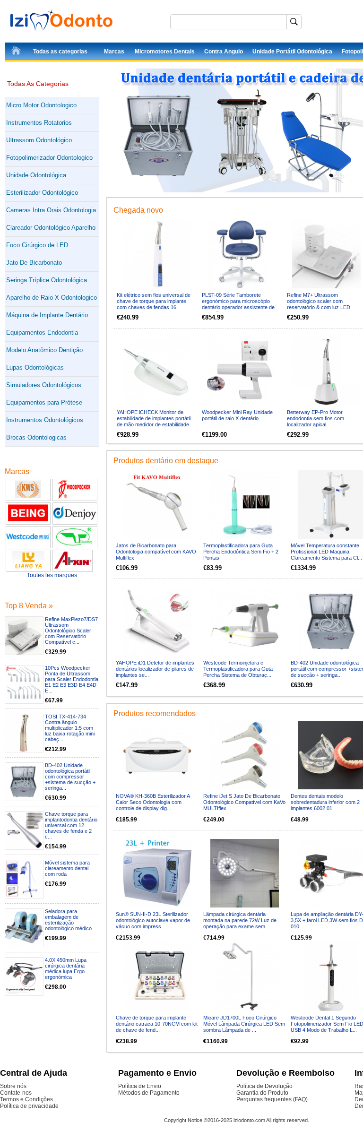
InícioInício (16, 52)
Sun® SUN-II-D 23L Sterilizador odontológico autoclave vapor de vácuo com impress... (153, 920)
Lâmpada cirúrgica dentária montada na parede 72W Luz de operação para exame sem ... (240, 920)
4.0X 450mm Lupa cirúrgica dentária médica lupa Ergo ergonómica (65, 968)
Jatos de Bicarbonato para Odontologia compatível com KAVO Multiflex (156, 552)
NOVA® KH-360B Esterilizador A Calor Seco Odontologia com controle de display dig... (153, 802)
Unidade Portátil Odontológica (292, 51)
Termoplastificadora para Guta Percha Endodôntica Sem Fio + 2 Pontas (240, 552)
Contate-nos (16, 1092)
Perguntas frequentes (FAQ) (272, 1099)
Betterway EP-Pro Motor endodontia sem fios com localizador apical (315, 418)
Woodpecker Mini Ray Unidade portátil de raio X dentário (237, 415)
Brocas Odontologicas (36, 437)
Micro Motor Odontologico (41, 105)
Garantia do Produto (262, 1092)
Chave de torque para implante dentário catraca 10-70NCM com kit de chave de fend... (157, 1024)
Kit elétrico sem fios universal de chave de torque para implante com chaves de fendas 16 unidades (153, 304)
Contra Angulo (223, 51)
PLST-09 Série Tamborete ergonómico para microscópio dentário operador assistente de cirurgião (238, 304)
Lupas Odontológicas (35, 367)
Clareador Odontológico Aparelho (50, 227)
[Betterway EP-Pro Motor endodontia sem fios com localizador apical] (326, 371)
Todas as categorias (60, 51)
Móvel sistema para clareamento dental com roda (67, 868)
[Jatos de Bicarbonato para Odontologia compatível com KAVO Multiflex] (157, 504)
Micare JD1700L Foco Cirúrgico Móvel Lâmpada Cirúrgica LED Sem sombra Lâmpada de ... (244, 1024)
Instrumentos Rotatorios (39, 122)
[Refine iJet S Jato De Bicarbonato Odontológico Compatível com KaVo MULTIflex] (244, 755)
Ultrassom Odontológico (39, 140)
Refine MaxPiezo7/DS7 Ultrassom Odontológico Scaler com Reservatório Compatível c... (71, 630)
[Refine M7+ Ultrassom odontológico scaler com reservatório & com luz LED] (326, 254)
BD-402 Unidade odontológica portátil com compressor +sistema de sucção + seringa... (70, 776)
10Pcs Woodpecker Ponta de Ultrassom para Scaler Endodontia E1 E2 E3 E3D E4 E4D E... (71, 679)
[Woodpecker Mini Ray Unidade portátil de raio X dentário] (241, 371)
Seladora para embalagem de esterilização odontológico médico (68, 919)
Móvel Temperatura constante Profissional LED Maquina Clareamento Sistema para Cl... (326, 552)
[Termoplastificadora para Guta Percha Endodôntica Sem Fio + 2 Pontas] (244, 504)
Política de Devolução (264, 1086)
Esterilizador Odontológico (42, 192)
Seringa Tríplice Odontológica (46, 280)
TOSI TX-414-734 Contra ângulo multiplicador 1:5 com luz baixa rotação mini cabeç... (70, 728)
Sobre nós (13, 1086)
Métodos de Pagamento (149, 1092)
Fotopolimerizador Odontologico (49, 157)
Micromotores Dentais (165, 51)
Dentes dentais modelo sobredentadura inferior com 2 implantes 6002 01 (325, 802)
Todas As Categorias (38, 83)
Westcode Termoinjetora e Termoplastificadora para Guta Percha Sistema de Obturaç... (238, 669)
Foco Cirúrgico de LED (37, 245)
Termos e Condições (26, 1099)
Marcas (114, 51)
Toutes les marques (52, 575)
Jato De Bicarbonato (34, 262)
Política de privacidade (29, 1106)
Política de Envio (139, 1086)
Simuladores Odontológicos (43, 385)
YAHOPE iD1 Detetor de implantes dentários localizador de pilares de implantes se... (155, 669)
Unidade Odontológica (36, 175)
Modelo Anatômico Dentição (44, 350)
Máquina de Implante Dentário (47, 315)
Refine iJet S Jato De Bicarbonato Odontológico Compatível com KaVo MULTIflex (244, 802)
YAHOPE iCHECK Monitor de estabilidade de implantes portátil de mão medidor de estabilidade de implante (153, 421)
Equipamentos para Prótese (44, 402)
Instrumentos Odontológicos (44, 419)
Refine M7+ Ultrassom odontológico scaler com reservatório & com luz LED (318, 301)
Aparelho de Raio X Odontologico (51, 297)
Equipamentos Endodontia (42, 332)
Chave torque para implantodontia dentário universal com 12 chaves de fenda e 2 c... (71, 825)
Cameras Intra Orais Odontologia (51, 210)
